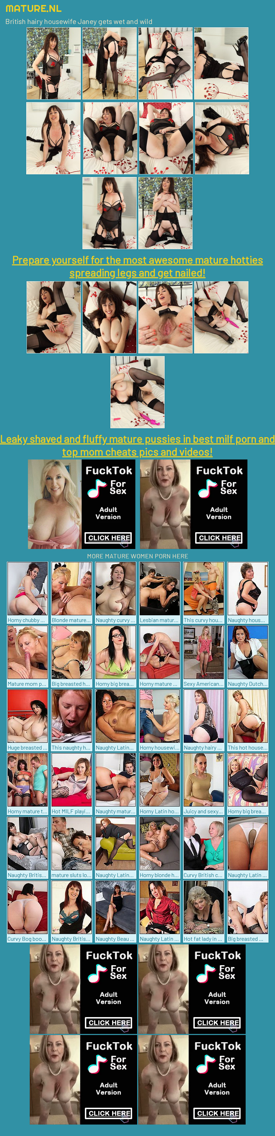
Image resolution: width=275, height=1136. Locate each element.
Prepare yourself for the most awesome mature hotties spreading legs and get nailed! (137, 266)
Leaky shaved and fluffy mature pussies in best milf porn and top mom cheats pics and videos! (137, 445)
